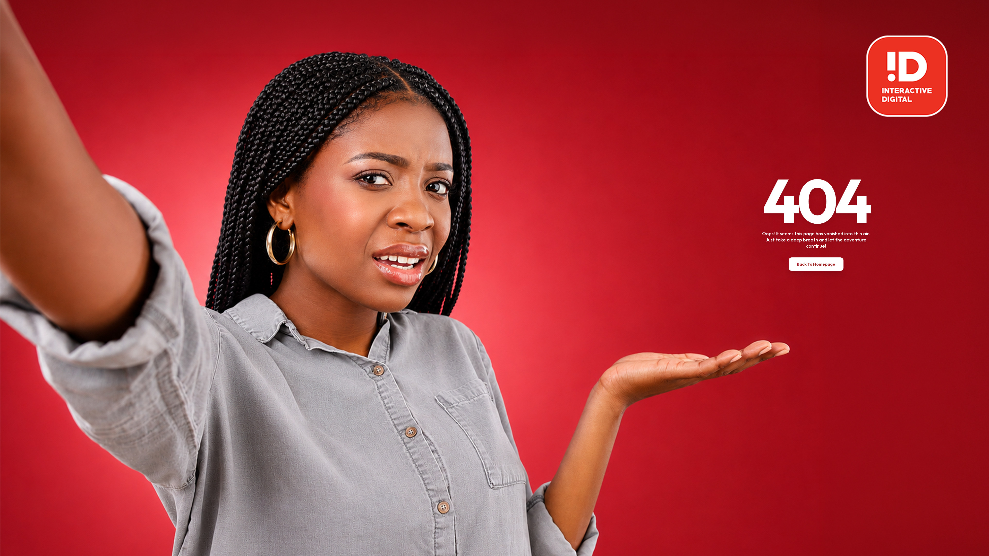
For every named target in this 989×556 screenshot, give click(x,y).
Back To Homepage (816, 264)
